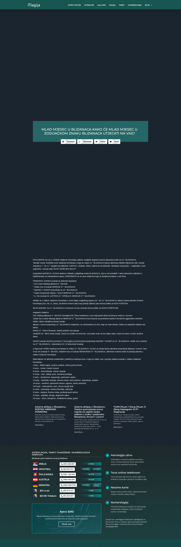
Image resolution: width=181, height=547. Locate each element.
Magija (34, 5)
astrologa (137, 519)
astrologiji (119, 519)
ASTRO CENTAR (74, 5)
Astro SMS (101, 5)
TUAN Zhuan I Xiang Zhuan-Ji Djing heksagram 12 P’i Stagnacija (130, 409)
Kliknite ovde (66, 524)
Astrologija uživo (121, 455)
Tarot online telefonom (125, 472)
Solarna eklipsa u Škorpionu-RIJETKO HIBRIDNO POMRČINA (50, 409)
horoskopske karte (112, 526)
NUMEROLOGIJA (135, 5)
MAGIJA (112, 5)
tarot (129, 522)
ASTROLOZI (89, 5)
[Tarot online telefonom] (107, 473)
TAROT (122, 5)
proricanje (135, 522)
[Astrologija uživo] (107, 455)
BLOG (147, 5)
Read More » (39, 425)
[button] (68, 141)
